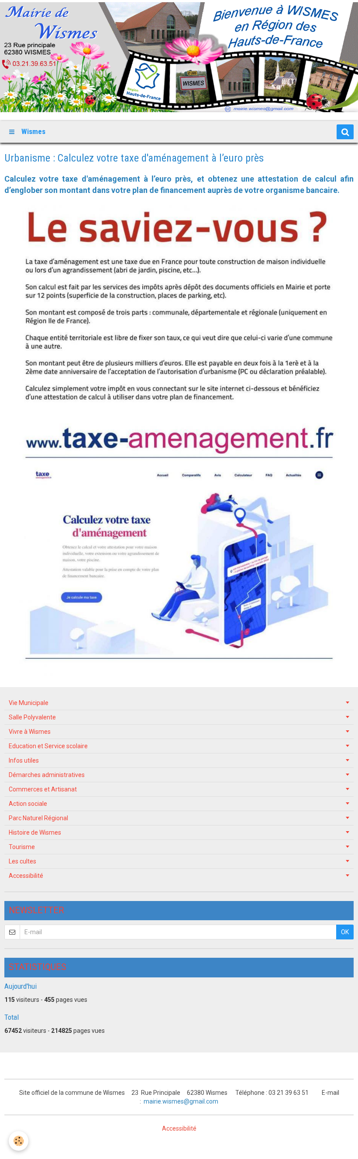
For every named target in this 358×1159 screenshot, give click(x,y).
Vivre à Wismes (30, 731)
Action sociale (28, 803)
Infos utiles (24, 760)
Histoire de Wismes (35, 832)
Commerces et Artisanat (43, 789)
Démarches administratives (47, 774)
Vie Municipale (28, 702)
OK (345, 932)
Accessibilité (26, 875)
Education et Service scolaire (48, 746)
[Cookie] (18, 1141)
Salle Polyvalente (32, 717)
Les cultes (22, 861)
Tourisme (22, 846)
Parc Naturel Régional (38, 818)
